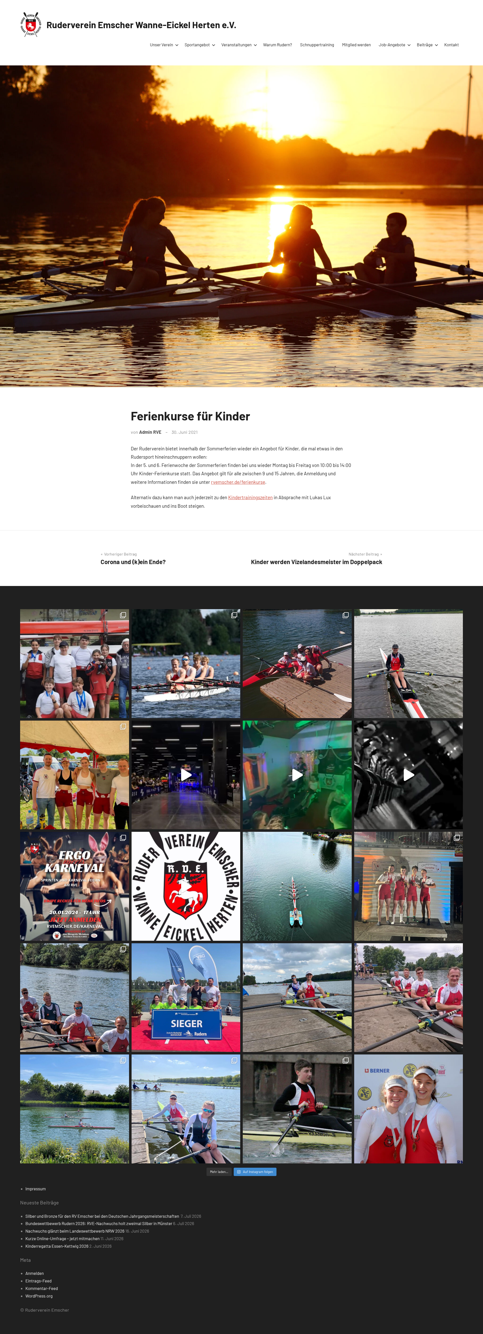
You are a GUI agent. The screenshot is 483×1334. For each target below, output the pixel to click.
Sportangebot (197, 44)
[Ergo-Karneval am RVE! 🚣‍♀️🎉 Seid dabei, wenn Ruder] (74, 886)
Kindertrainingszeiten (250, 497)
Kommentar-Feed (41, 1288)
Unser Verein (161, 44)
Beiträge (425, 44)
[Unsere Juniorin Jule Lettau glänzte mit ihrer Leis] (408, 663)
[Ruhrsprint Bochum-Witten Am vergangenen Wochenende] (408, 997)
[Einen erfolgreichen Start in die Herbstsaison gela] (74, 997)
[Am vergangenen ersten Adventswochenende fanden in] (297, 1108)
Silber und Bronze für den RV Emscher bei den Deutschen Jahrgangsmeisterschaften (102, 1216)
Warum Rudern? (277, 44)
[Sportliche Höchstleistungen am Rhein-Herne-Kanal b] (297, 775)
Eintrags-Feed (38, 1280)
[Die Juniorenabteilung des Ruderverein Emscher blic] (297, 997)
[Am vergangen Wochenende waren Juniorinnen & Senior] (408, 1108)
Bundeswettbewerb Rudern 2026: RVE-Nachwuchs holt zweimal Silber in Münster (98, 1223)
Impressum (35, 1188)
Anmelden (34, 1273)
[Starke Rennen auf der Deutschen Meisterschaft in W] (186, 663)
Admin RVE (150, 432)
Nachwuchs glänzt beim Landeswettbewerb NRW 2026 (75, 1230)
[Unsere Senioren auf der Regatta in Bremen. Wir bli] (74, 775)
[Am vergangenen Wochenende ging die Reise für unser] (186, 1108)
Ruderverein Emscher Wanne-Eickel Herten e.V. (141, 24)
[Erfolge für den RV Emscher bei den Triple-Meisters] (186, 997)
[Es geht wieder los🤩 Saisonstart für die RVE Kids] (74, 1108)
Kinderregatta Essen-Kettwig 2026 (57, 1245)
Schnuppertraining (317, 44)
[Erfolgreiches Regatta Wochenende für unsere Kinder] (297, 663)
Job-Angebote (392, 44)
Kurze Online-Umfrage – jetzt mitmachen (62, 1238)
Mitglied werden (356, 44)
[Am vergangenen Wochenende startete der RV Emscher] (408, 886)
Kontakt (451, 44)
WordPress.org (39, 1295)
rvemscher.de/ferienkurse (238, 482)
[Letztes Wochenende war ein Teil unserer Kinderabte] (74, 663)
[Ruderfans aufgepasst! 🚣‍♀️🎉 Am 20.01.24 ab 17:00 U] (408, 775)
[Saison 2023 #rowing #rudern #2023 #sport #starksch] (186, 886)
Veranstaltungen (236, 44)
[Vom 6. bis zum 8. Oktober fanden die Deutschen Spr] (297, 886)
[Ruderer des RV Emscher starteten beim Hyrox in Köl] (186, 775)
